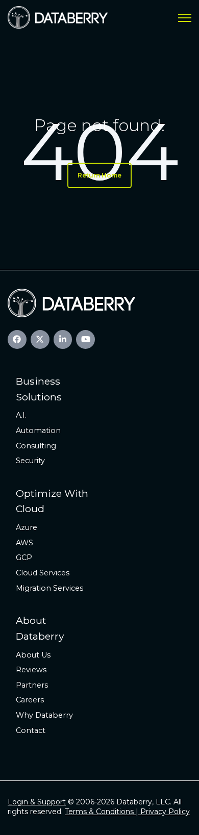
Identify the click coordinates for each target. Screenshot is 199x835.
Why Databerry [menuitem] (44, 715)
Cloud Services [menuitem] (42, 572)
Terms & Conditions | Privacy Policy (127, 811)
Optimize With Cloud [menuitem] (52, 501)
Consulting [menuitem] (36, 445)
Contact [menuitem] (30, 730)
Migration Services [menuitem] (49, 588)
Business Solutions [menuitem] (39, 389)
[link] (58, 16)
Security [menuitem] (30, 460)
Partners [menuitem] (32, 685)
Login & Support (37, 801)
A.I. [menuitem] (21, 415)
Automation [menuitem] (38, 430)
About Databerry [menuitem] (40, 628)
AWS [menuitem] (24, 542)
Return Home (99, 175)
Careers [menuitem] (30, 699)
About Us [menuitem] (33, 655)
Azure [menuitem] (26, 527)
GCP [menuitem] (24, 557)
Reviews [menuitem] (31, 669)
